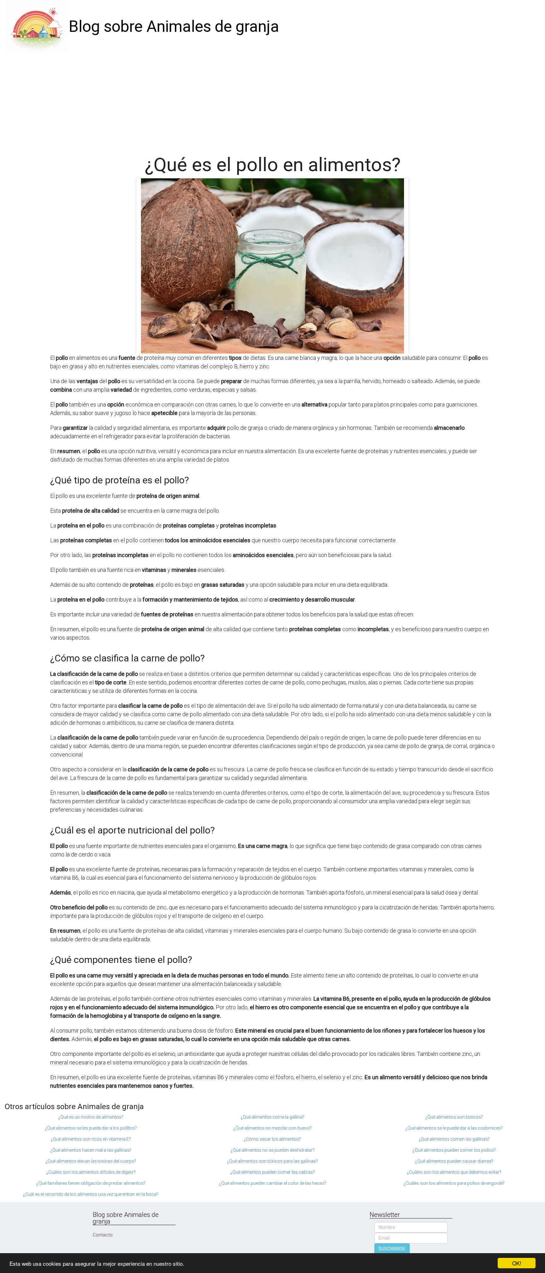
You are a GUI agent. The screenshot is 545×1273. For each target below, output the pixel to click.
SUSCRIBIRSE (392, 1248)
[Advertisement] (272, 101)
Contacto (103, 1235)
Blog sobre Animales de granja (174, 26)
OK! (516, 1263)
